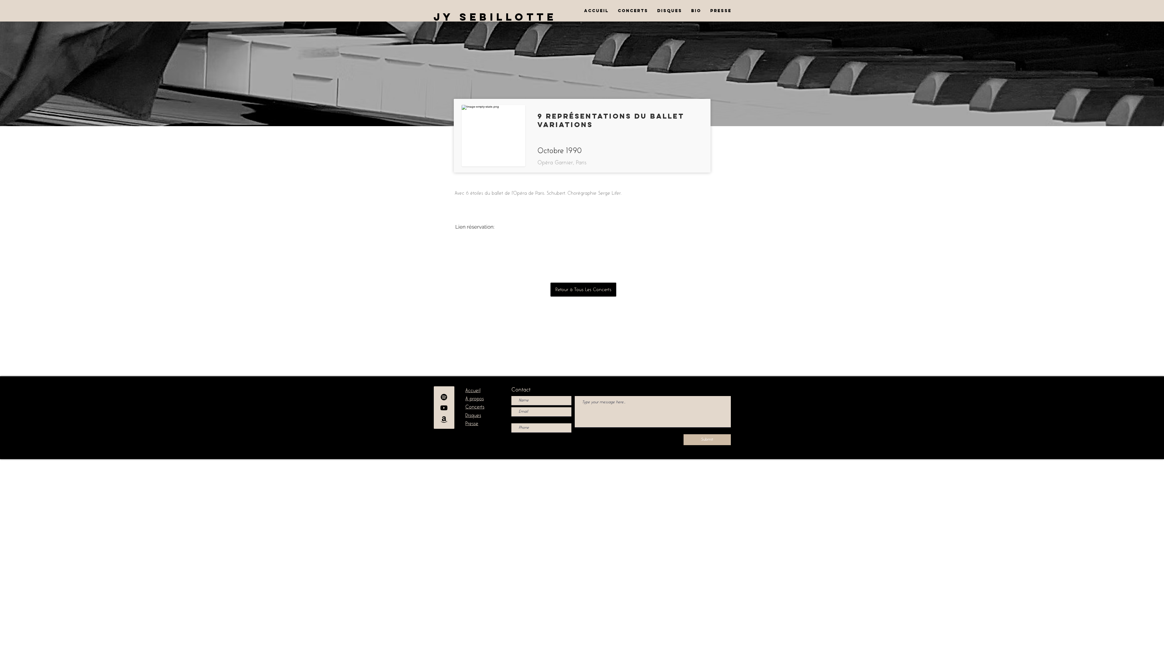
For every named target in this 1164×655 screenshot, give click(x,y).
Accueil (472, 390)
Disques (473, 415)
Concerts (474, 407)
